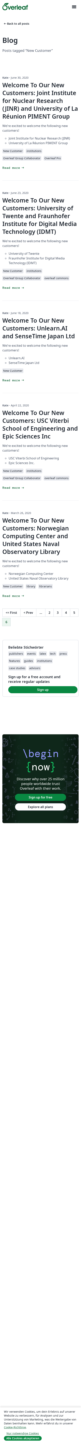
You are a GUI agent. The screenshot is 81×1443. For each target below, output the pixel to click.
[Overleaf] (15, 6)
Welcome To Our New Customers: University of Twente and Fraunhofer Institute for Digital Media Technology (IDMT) (39, 216)
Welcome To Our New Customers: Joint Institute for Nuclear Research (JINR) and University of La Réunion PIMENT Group (40, 100)
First (11, 612)
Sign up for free (40, 797)
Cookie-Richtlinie (15, 1427)
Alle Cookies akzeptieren (22, 1438)
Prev (28, 612)
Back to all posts (16, 23)
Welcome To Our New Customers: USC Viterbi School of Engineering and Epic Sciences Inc (40, 424)
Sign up (43, 690)
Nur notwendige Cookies (22, 1433)
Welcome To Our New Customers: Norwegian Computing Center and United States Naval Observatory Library (35, 536)
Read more (13, 168)
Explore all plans (40, 807)
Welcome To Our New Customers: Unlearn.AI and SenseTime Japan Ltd (38, 328)
